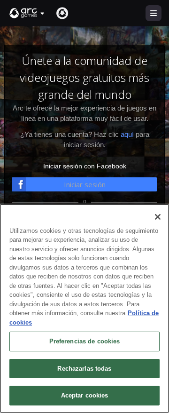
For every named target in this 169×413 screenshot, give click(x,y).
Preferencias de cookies (84, 341)
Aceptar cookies (84, 395)
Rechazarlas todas (84, 368)
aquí (127, 134)
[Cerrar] (157, 216)
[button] (27, 13)
